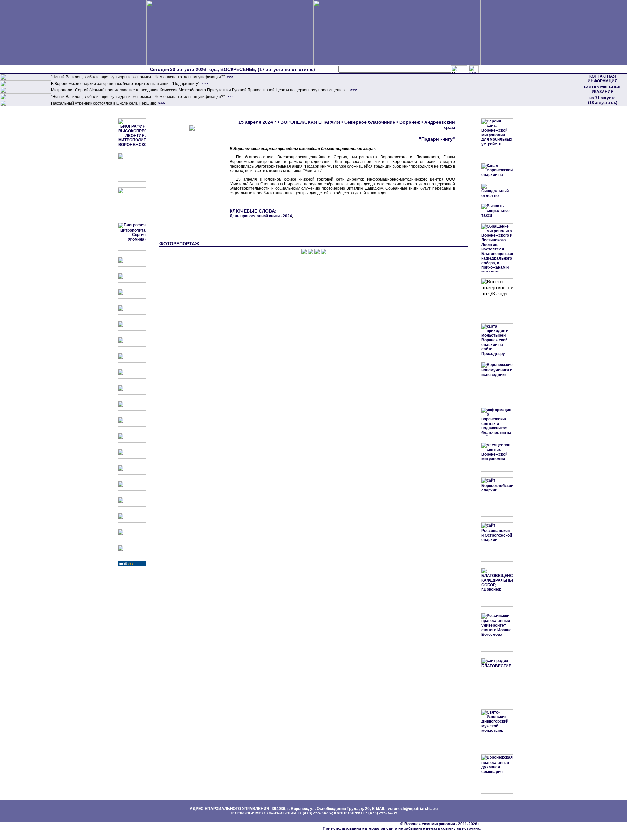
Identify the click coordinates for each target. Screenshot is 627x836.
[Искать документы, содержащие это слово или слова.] (459, 69)
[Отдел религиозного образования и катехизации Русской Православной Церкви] (132, 329)
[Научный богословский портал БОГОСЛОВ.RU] (132, 489)
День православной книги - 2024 (261, 216)
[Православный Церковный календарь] (132, 281)
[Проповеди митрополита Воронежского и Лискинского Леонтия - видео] (132, 180)
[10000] (25, 79)
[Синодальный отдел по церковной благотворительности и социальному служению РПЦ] (132, 313)
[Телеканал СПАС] (132, 361)
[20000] (25, 85)
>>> (229, 77)
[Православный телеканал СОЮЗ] (132, 345)
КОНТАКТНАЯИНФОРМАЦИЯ (603, 78)
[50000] (25, 92)
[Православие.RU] (132, 441)
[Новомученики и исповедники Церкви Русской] (132, 297)
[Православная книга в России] (132, 521)
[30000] (25, 105)
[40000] (25, 98)
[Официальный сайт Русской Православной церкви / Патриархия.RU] (132, 265)
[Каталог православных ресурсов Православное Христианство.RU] (132, 537)
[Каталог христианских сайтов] (132, 553)
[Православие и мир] (132, 457)
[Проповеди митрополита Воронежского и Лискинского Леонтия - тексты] (132, 215)
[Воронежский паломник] (132, 409)
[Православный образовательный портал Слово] (132, 505)
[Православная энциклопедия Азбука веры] (132, 473)
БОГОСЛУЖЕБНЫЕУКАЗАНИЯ (602, 89)
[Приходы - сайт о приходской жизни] (132, 425)
